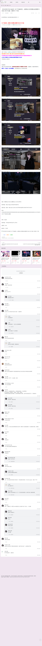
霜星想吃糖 (13, 461)
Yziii (12, 401)
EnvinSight (13, 488)
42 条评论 (4, 266)
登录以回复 (38, 280)
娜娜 (12, 346)
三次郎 (11, 13)
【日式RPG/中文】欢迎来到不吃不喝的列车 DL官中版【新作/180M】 (16, 259)
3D (3, 5)
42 (35, 13)
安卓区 (37, 260)
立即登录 (21, 273)
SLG (4, 260)
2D (2, 260)
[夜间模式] (40, 640)
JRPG (15, 260)
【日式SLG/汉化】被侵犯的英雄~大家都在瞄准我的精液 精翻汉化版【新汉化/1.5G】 (26, 260)
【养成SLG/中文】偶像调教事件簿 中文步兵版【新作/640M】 (5, 259)
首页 (2, 5)
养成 (5, 5)
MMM (12, 514)
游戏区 (8, 5)
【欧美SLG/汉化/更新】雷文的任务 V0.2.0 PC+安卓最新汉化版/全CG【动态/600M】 (36, 260)
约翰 (12, 474)
